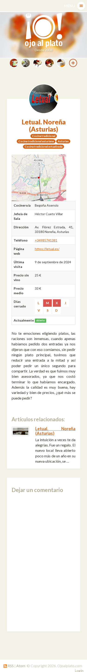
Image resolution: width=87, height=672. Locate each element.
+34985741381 (46, 240)
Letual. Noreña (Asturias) (44, 125)
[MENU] (81, 6)
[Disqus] (43, 562)
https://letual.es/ (47, 249)
